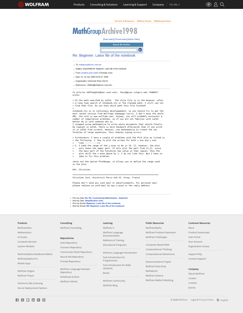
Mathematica (24, 232)
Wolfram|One (24, 227)
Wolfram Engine (26, 271)
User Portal (194, 237)
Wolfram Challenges (156, 237)
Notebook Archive (69, 276)
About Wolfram (196, 273)
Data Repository (68, 242)
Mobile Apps (24, 263)
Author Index (133, 39)
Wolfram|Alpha (154, 227)
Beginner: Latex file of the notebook (103, 203)
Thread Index (120, 39)
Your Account (195, 241)
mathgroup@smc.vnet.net (90, 65)
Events (192, 287)
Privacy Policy (206, 299)
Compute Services (27, 241)
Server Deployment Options (32, 288)
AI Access (22, 237)
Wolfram (182, 299)
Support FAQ (195, 254)
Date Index (108, 39)
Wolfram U (108, 227)
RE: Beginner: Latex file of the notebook (105, 206)
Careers (192, 278)
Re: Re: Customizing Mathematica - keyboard (106, 198)
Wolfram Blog (110, 285)
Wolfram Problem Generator (161, 232)
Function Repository (71, 247)
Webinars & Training (113, 240)
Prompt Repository (70, 261)
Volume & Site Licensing (30, 283)
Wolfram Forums (144, 21)
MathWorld (151, 271)
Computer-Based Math (158, 244)
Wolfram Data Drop (156, 266)
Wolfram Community (114, 280)
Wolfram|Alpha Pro (28, 258)
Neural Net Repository (72, 256)
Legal (193, 299)
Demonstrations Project (158, 261)
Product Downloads (199, 232)
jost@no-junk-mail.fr (90, 73)
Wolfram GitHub (68, 281)
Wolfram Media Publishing (159, 280)
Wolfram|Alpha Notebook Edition (35, 254)
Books (106, 272)
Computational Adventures (160, 254)
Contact (192, 282)
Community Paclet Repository (76, 252)
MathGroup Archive (162, 21)
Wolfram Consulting (70, 227)
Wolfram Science (154, 275)
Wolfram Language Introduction (120, 252)
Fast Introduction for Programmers (114, 259)
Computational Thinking (159, 249)
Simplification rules (94, 201)
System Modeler (26, 246)
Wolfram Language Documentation (113, 234)
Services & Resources (124, 21)
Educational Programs (114, 244)
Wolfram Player (26, 275)
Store (191, 227)
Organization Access (198, 246)
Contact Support (197, 258)
